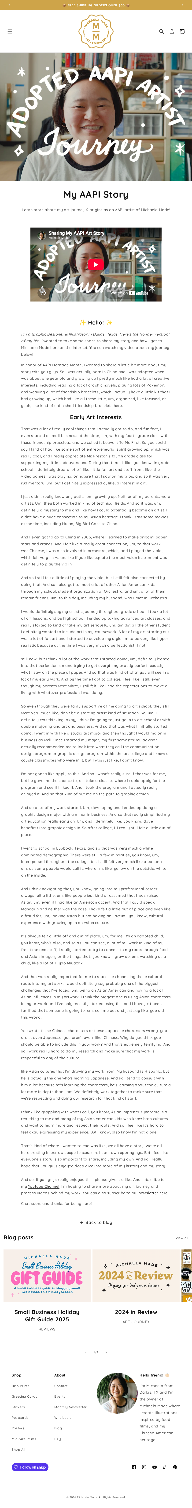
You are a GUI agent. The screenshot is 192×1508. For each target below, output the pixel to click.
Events (60, 1396)
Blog (58, 1428)
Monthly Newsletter (70, 1407)
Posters (18, 1428)
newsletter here (153, 1193)
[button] (10, 31)
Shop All (18, 1449)
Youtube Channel (43, 1186)
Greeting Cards (24, 1396)
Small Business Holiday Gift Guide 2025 (47, 1315)
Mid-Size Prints (24, 1439)
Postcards (20, 1417)
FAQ (57, 1439)
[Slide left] (86, 1352)
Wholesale (62, 1417)
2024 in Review (136, 1311)
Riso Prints (21, 1386)
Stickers (18, 1407)
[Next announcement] (182, 5)
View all (182, 1238)
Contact (60, 1386)
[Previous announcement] (9, 5)
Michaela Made (87, 1497)
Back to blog (98, 1222)
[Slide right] (106, 1352)
